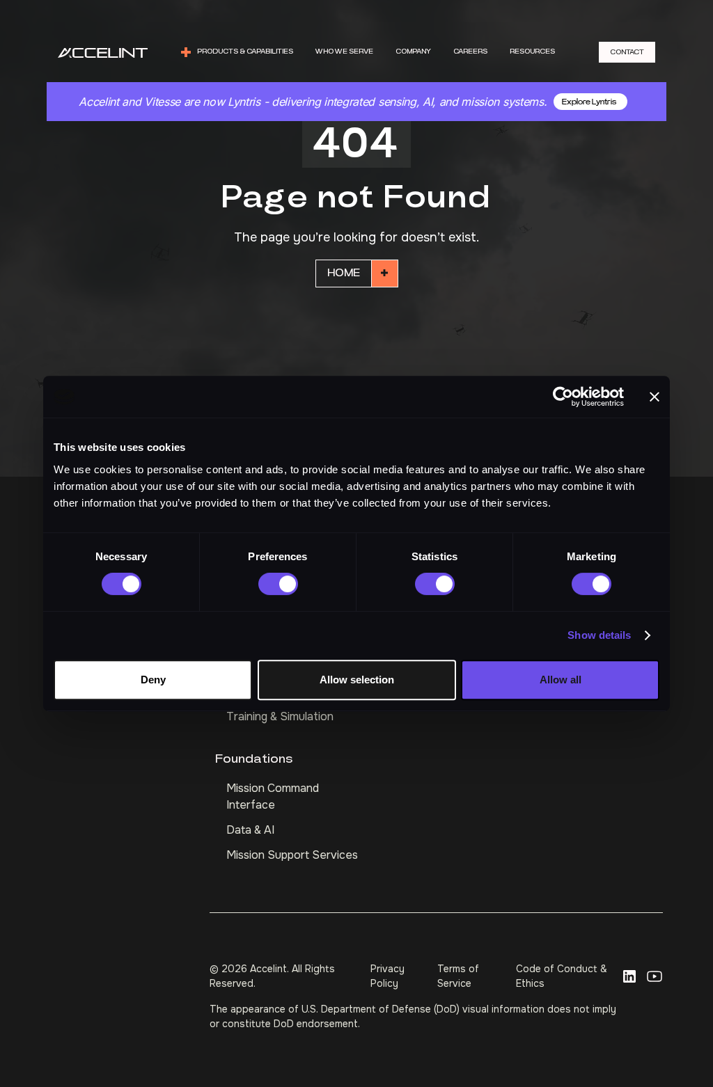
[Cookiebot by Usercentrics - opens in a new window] (563, 396)
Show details (599, 635)
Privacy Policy (387, 976)
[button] (236, 52)
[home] (103, 52)
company (413, 51)
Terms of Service (458, 976)
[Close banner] (654, 397)
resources (532, 51)
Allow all (560, 679)
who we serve (344, 51)
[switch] (278, 584)
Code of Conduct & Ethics (561, 976)
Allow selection (357, 679)
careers (470, 51)
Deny (153, 679)
